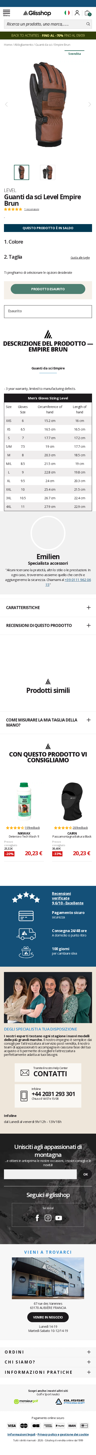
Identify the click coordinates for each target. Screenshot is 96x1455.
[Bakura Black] (72, 801)
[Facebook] (37, 1218)
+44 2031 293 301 (53, 1094)
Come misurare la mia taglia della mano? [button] (41, 722)
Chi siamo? (20, 1362)
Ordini (14, 1352)
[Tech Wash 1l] (24, 801)
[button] (48, 608)
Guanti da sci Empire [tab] (48, 368)
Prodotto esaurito (48, 289)
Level (10, 190)
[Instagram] (48, 1218)
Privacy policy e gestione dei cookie (63, 1434)
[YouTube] (58, 1218)
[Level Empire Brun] (48, 104)
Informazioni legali (21, 1434)
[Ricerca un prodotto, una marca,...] (88, 24)
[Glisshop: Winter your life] (37, 13)
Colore (13, 241)
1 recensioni (31, 209)
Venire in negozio (48, 1317)
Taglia (13, 256)
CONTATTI (50, 1073)
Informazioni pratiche (39, 1372)
